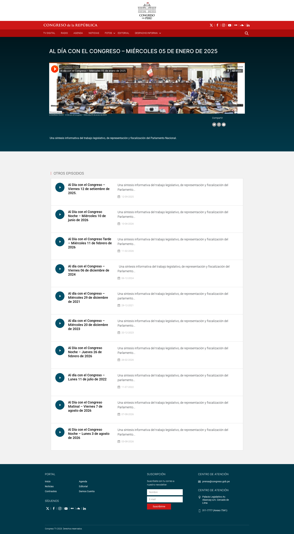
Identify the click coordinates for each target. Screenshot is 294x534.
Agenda (78, 33)
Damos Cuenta (87, 491)
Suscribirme (159, 506)
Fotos (108, 33)
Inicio (48, 481)
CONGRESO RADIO (56, 115)
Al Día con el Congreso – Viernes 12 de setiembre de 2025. (89, 189)
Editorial (123, 33)
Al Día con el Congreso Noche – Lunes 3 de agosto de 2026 (88, 434)
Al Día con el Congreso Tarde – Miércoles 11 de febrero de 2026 (90, 243)
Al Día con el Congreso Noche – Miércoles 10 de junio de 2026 (87, 216)
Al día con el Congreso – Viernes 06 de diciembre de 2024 (88, 270)
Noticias (94, 33)
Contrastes (51, 491)
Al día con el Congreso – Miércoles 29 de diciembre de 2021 (88, 297)
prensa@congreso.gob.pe (216, 481)
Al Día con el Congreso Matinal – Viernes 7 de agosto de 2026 (85, 406)
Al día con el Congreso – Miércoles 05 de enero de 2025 (86, 115)
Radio (64, 33)
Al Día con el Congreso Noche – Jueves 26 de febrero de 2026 (85, 352)
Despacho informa (146, 33)
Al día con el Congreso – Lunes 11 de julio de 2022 (87, 377)
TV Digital (49, 33)
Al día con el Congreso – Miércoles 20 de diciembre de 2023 (88, 325)
